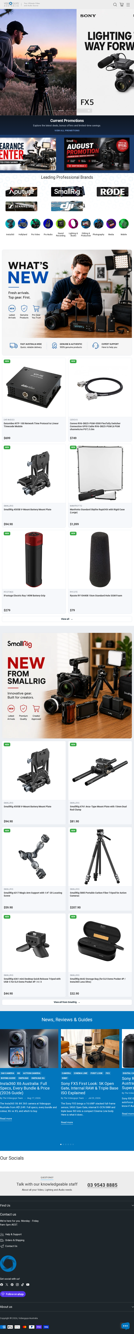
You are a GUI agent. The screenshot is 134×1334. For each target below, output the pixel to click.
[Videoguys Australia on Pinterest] (12, 1285)
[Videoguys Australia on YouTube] (28, 1285)
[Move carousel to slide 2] (54, 111)
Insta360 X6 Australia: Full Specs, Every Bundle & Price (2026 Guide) (25, 1088)
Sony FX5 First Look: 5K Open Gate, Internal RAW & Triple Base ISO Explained (89, 1088)
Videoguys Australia (28, 1318)
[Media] (111, 224)
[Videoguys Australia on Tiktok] (23, 1285)
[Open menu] (128, 4)
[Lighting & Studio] (73, 224)
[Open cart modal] (121, 4)
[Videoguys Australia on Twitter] (7, 1285)
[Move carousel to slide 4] (68, 111)
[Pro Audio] (48, 224)
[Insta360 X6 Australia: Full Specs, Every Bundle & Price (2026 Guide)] (29, 1048)
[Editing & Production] (86, 224)
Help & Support (13, 1234)
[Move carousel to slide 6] (82, 111)
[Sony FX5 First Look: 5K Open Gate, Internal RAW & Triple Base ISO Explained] (90, 1048)
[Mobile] (123, 224)
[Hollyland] (22, 224)
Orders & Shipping (14, 1240)
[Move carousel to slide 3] (61, 111)
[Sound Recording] (60, 224)
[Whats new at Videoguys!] (67, 302)
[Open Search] (115, 4)
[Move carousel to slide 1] (47, 111)
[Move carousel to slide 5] (75, 111)
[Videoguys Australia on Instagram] (17, 1285)
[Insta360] (10, 224)
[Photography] (98, 224)
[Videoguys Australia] (23, 4)
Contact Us (11, 1246)
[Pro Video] (35, 224)
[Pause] (89, 111)
